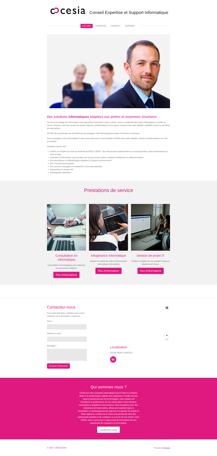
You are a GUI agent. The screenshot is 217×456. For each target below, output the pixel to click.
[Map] (140, 323)
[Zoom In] (167, 335)
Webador (167, 448)
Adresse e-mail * (54, 333)
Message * (51, 346)
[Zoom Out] (167, 339)
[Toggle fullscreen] (167, 308)
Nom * (49, 321)
